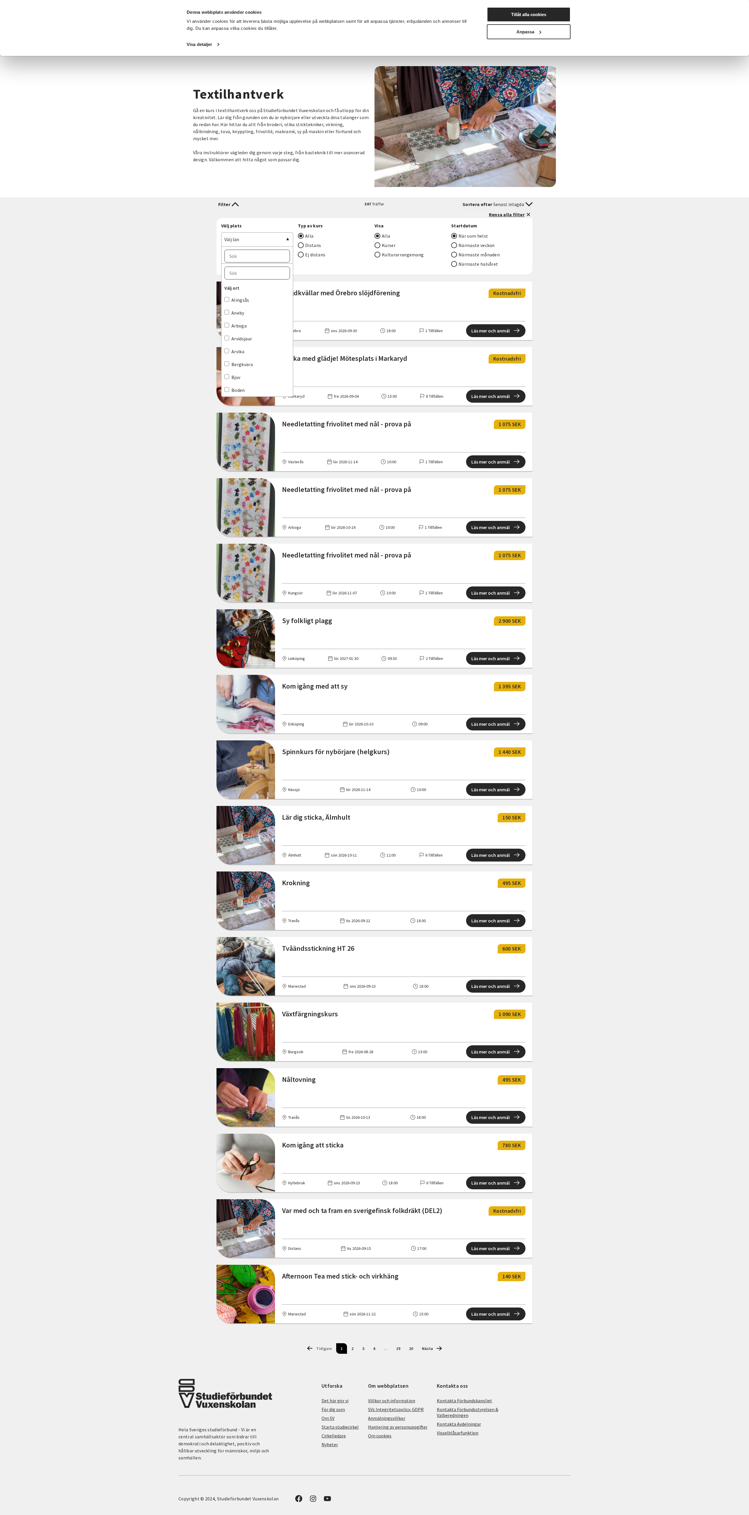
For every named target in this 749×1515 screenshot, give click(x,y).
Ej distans (315, 255)
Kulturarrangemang (403, 255)
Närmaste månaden (479, 255)
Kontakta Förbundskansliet (464, 1401)
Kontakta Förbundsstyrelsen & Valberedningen (467, 1412)
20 (411, 1348)
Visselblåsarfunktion (457, 1433)
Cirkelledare (334, 1436)
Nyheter (330, 1444)
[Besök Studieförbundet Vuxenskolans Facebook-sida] (298, 1500)
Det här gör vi (335, 1401)
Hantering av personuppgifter (397, 1427)
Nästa (427, 1348)
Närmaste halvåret (478, 264)
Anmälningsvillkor (386, 1418)
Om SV (328, 1418)
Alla (309, 236)
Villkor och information (391, 1401)
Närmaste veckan (476, 245)
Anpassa (525, 31)
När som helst (473, 236)
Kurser (389, 245)
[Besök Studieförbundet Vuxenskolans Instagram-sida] (313, 1500)
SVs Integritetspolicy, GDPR (396, 1409)
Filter (224, 204)
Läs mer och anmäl (490, 331)
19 (398, 1348)
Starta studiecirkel (340, 1427)
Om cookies (379, 1436)
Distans (313, 245)
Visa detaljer (199, 44)
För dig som (333, 1409)
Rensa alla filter (507, 214)
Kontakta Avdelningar (459, 1424)
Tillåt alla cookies (528, 14)
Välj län (231, 239)
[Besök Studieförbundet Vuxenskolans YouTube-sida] (327, 1500)
